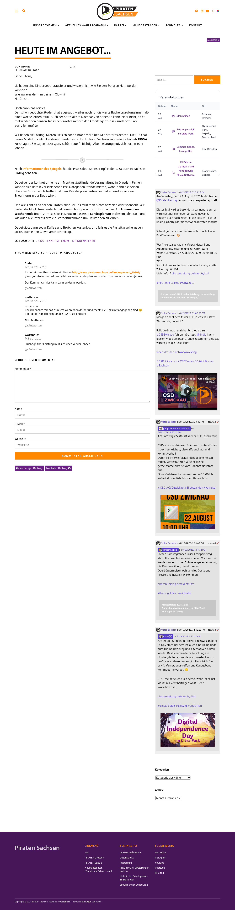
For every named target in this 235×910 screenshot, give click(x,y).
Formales (173, 25)
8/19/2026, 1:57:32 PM (193, 549)
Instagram (202, 11)
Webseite (20, 438)
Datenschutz (127, 857)
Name (18, 408)
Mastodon (197, 11)
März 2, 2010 (33, 338)
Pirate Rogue (85, 901)
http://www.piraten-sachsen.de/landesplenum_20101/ (106, 272)
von (22, 66)
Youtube (207, 11)
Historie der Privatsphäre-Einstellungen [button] (134, 878)
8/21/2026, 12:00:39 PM (192, 313)
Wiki (87, 852)
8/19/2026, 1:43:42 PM (169, 432)
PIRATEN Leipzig (93, 862)
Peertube (213, 11)
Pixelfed (218, 11)
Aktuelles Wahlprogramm (85, 25)
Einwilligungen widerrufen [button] (134, 884)
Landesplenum (58, 240)
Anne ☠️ (167, 636)
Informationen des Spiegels (42, 169)
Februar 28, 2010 (27, 70)
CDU (41, 240)
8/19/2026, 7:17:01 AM (189, 636)
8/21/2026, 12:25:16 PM (192, 192)
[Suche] (24, 11)
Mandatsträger (144, 25)
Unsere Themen (45, 25)
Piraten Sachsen (168, 192)
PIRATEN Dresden (94, 857)
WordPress (65, 901)
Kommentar (23, 368)
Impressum (126, 862)
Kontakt (195, 25)
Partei (119, 25)
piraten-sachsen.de (130, 852)
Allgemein (213, 40)
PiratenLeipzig (170, 549)
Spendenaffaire (84, 240)
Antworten (35, 288)
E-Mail (19, 424)
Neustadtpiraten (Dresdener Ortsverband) (98, 869)
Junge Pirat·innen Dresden (176, 428)
